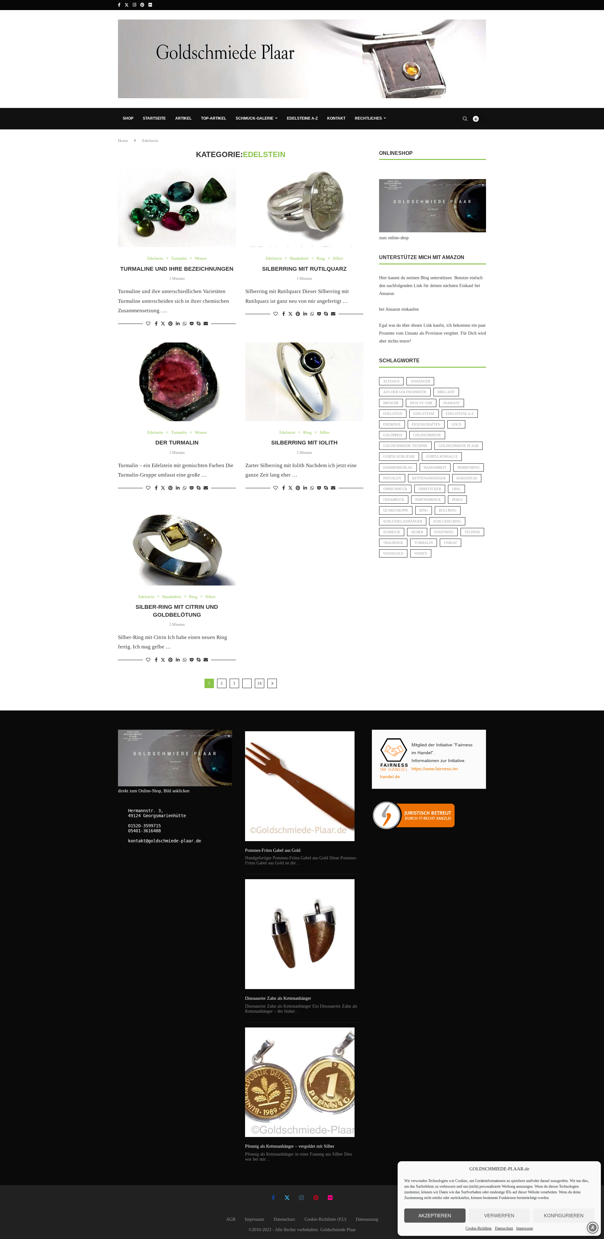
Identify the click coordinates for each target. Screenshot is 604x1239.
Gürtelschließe (399, 456)
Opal (456, 489)
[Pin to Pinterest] (170, 323)
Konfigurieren (564, 1215)
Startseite (154, 118)
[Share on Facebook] (156, 323)
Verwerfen (499, 1215)
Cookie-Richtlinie (479, 1228)
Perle (457, 499)
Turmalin (423, 543)
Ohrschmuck (395, 489)
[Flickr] (150, 5)
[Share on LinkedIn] (178, 323)
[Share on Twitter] (163, 323)
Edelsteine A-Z (302, 118)
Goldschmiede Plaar (458, 446)
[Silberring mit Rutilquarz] (304, 207)
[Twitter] (127, 5)
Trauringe (393, 543)
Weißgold (393, 553)
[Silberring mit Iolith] (304, 381)
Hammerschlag (398, 467)
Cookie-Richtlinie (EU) (325, 1219)
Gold (456, 424)
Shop (128, 118)
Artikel (183, 118)
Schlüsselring (447, 521)
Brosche (391, 403)
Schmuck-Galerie (254, 118)
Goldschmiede (427, 435)
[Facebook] (119, 5)
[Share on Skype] (198, 323)
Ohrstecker (429, 489)
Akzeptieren (434, 1215)
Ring (423, 510)
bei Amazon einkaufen (399, 309)
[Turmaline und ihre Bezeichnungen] (177, 207)
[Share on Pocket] (191, 323)
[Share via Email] (206, 323)
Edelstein (392, 414)
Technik (472, 532)
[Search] (465, 118)
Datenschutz (504, 1228)
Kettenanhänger (428, 478)
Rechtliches (368, 118)
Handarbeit (435, 467)
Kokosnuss (466, 478)
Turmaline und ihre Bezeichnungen (176, 269)
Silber (417, 532)
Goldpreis (392, 435)
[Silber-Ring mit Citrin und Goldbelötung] (177, 546)
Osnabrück (393, 499)
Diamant (451, 403)
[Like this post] (148, 323)
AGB (230, 1219)
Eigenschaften (426, 424)
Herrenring (468, 467)
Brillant (446, 392)
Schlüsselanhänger (402, 521)
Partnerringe (428, 499)
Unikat (450, 543)
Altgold (391, 381)
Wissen (420, 553)
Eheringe (392, 424)
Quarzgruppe (395, 510)
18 (259, 683)
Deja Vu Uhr (421, 403)
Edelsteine (424, 414)
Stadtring (444, 532)
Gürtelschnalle (442, 456)
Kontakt (336, 118)
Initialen (392, 478)
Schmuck (391, 532)
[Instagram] (134, 5)
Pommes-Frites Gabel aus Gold (272, 850)
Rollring (447, 510)
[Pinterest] (142, 5)
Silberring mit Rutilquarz (304, 269)
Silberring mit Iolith (304, 442)
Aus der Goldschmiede (405, 392)
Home (123, 140)
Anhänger (420, 381)
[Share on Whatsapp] (185, 323)
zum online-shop (394, 237)
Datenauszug (367, 1219)
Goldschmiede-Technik (405, 446)
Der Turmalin (177, 442)
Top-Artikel (213, 118)
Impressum (524, 1228)
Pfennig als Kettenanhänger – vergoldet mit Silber (289, 1146)
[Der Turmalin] (177, 381)
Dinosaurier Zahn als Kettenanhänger (278, 998)
